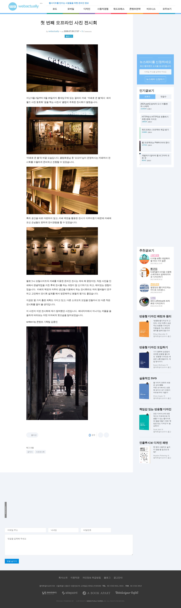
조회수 (147, 97)
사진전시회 (40, 452)
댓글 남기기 (12, 561)
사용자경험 (102, 9)
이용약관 (75, 577)
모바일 (70, 9)
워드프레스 (118, 9)
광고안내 (118, 577)
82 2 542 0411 (112, 586)
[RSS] (171, 3)
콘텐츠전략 (134, 9)
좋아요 (34, 435)
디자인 (87, 9)
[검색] (157, 3)
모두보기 (167, 9)
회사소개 (63, 577)
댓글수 (163, 97)
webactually (54, 31)
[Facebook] (162, 3)
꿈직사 (30, 452)
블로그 (69, 36)
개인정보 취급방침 (91, 577)
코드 (55, 9)
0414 (121, 586)
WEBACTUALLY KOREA (95, 601)
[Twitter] (166, 3)
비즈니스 (151, 9)
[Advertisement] (66, 498)
